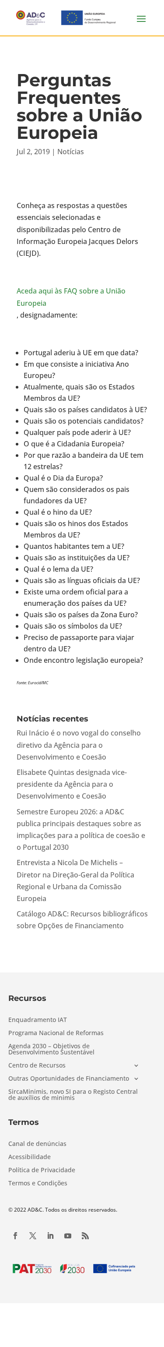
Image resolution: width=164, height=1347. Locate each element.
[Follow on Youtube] (68, 1236)
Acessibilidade (29, 1157)
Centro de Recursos (37, 1065)
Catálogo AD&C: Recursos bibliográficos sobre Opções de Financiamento (82, 919)
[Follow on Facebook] (15, 1236)
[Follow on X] (33, 1236)
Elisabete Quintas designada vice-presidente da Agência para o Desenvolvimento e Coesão (72, 784)
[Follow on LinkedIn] (50, 1236)
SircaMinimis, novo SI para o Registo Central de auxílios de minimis (73, 1095)
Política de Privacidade (41, 1170)
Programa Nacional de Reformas (56, 1033)
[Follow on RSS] (85, 1236)
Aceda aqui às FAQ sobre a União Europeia (71, 297)
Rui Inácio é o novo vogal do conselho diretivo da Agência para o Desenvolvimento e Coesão (79, 744)
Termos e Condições (37, 1183)
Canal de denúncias (37, 1144)
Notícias (70, 151)
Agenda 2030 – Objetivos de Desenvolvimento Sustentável (51, 1049)
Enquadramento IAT (37, 1020)
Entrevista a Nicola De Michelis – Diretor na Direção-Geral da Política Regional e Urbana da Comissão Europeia (75, 880)
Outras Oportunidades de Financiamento (68, 1078)
